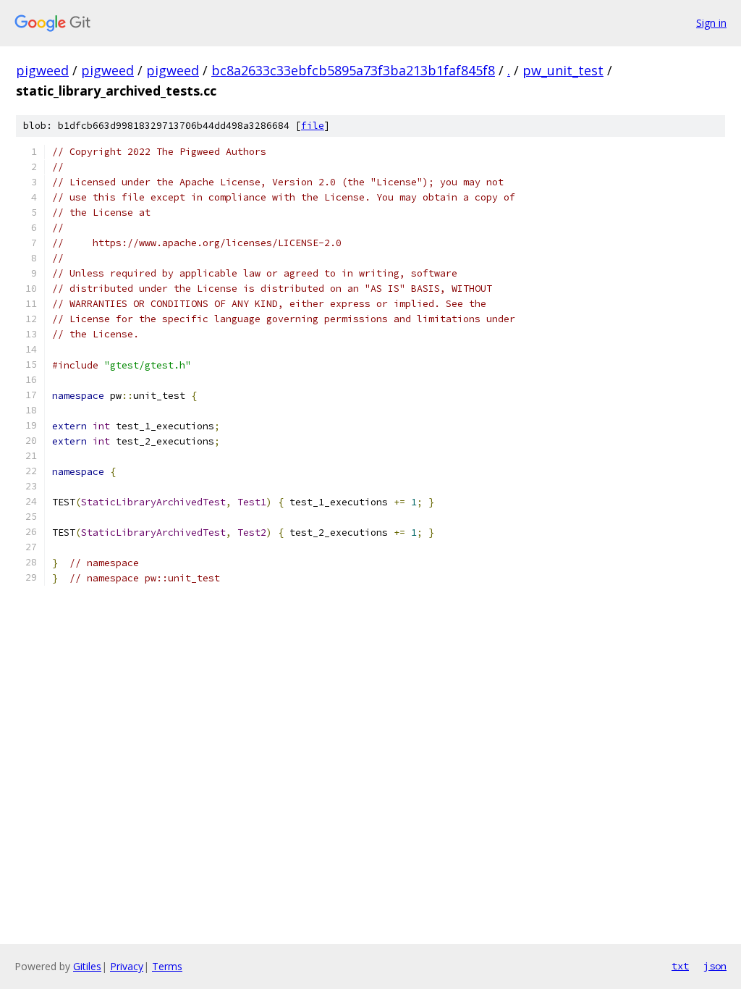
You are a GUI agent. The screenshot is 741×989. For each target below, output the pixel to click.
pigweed (42, 70)
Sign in (711, 23)
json (715, 965)
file (312, 125)
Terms (167, 966)
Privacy (126, 966)
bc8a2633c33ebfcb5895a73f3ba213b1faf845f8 (353, 70)
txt (680, 965)
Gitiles (87, 966)
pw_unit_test (563, 70)
